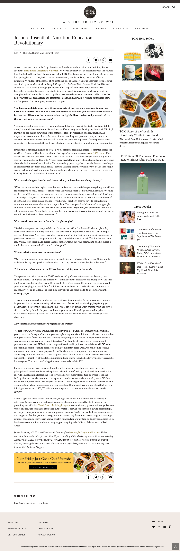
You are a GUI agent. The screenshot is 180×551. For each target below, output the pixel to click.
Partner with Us (17, 529)
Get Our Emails (17, 535)
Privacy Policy (46, 535)
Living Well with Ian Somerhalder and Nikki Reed (148, 216)
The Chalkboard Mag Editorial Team (41, 53)
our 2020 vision (97, 153)
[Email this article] (110, 60)
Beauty (101, 29)
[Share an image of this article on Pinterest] (103, 60)
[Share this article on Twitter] (96, 60)
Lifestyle (120, 29)
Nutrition (59, 29)
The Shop (142, 29)
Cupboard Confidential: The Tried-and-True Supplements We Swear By (149, 234)
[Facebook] (164, 526)
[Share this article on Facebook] (88, 60)
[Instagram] (159, 526)
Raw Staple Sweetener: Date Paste (31, 503)
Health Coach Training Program (54, 405)
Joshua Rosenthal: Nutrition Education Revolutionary (53, 40)
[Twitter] (153, 526)
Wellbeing (81, 29)
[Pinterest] (170, 526)
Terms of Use (45, 529)
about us (13, 522)
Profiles (38, 29)
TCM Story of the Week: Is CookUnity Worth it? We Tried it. (140, 133)
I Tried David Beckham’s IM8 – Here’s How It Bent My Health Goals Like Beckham (150, 268)
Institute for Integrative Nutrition (41, 70)
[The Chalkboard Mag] (90, 11)
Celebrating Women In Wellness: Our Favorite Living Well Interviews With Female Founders (149, 251)
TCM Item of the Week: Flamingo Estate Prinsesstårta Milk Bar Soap (143, 157)
